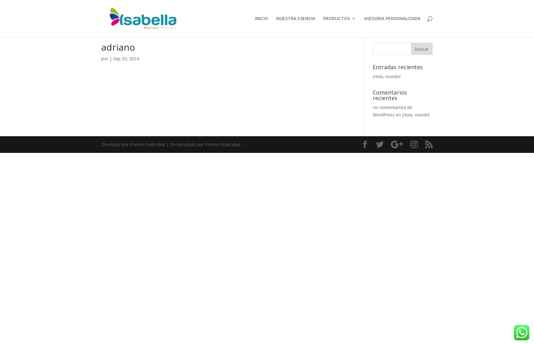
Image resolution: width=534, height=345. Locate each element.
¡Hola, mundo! (386, 76)
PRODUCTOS (336, 18)
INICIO (261, 18)
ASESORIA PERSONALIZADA (392, 18)
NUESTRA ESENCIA (295, 18)
